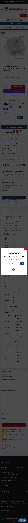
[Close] (25, 249)
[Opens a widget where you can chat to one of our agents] (22, 520)
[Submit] (22, 263)
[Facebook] (13, 269)
